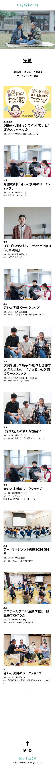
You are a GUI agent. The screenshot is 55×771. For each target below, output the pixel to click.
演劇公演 (17, 72)
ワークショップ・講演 (27, 76)
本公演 (27, 72)
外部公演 (38, 72)
